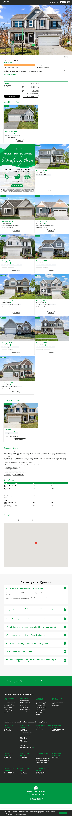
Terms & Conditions (21, 814)
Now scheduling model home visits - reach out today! (21, 462)
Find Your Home (54, 2)
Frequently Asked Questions (42, 704)
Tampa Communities (25, 735)
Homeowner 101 (55, 707)
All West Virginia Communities (40, 773)
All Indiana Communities (39, 728)
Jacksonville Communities (23, 741)
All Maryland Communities (23, 758)
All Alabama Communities (7, 730)
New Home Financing (40, 711)
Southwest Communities (23, 738)
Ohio (4, 56)
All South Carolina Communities (9, 773)
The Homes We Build (24, 707)
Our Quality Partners (24, 705)
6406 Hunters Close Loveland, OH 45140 (13, 435)
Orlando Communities (26, 733)
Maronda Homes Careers (9, 705)
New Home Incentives (24, 700)
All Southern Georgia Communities (58, 730)
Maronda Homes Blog (41, 702)
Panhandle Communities (26, 747)
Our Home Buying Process (9, 704)
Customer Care (55, 705)
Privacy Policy (9, 814)
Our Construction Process (9, 702)
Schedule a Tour (12, 96)
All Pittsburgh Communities (56, 758)
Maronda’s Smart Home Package (27, 704)
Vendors (5, 712)
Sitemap (38, 714)
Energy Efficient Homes (25, 709)
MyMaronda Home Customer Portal (58, 703)
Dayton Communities (41, 762)
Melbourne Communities (23, 745)
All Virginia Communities (23, 773)
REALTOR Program (40, 712)
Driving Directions (30, 96)
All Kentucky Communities (7, 758)
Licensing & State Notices (9, 711)
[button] (36, 543)
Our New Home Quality (25, 702)
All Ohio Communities (42, 756)
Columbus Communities (42, 760)
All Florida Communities (23, 730)
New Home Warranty (40, 709)
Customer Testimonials (41, 707)
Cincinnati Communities (42, 758)
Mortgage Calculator (40, 705)
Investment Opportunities (25, 711)
